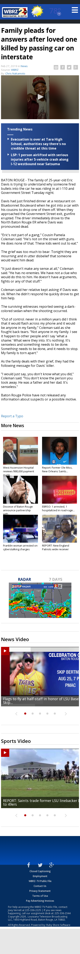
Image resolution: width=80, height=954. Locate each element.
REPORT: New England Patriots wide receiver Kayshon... (55, 549)
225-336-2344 (63, 913)
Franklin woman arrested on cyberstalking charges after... (20, 549)
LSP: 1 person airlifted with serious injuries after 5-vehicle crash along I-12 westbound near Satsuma (40, 159)
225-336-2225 (33, 910)
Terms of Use (40, 896)
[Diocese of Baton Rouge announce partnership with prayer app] (20, 490)
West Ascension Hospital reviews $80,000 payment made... (18, 471)
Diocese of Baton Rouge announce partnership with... (18, 510)
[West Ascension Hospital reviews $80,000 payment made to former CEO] (20, 451)
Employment (40, 876)
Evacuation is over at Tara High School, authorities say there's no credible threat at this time (38, 144)
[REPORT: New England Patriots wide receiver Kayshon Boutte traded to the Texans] (59, 529)
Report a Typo (12, 416)
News (24, 66)
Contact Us (40, 886)
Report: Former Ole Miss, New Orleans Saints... (57, 469)
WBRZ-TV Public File (40, 881)
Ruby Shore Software (58, 925)
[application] (40, 97)
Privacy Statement (40, 891)
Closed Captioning (40, 871)
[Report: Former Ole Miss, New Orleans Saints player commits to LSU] (59, 451)
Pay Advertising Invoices (40, 901)
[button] (40, 96)
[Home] (15, 12)
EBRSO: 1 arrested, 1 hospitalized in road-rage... (58, 508)
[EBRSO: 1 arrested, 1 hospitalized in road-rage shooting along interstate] (59, 490)
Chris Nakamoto (15, 73)
